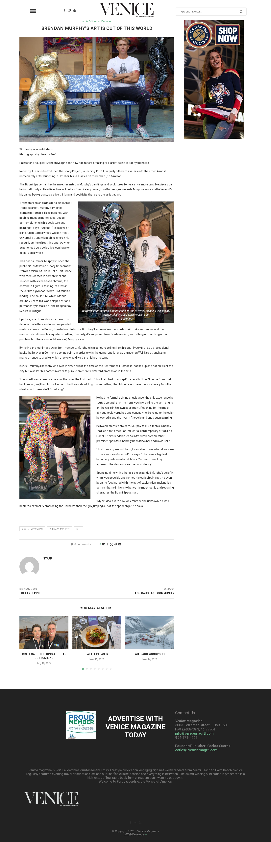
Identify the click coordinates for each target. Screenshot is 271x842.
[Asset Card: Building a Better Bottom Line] (43, 632)
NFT (78, 529)
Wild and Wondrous (149, 654)
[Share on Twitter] (111, 544)
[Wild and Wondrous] (149, 632)
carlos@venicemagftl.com (196, 750)
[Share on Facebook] (108, 544)
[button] (24, 643)
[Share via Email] (119, 544)
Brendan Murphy (59, 529)
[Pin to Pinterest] (115, 544)
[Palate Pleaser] (96, 632)
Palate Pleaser (97, 654)
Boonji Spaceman (32, 529)
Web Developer (135, 834)
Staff (47, 558)
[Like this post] (103, 544)
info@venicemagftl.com (194, 733)
